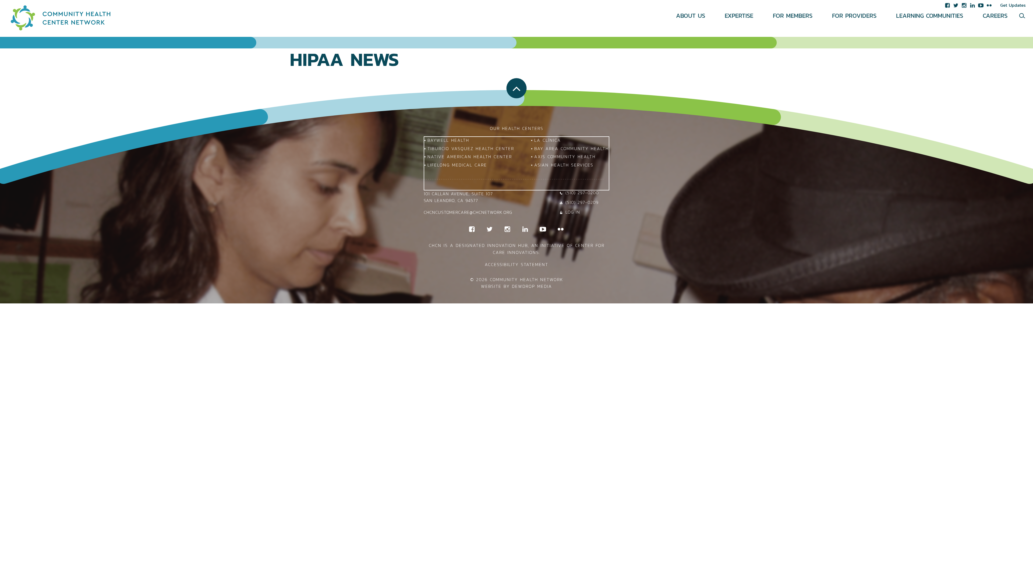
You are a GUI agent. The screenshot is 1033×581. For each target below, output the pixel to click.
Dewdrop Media (532, 286)
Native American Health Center (469, 156)
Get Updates (1013, 5)
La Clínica (547, 140)
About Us (690, 15)
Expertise (739, 15)
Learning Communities (929, 15)
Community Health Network (526, 279)
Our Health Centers (516, 128)
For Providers (854, 15)
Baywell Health (448, 140)
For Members (792, 15)
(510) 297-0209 (582, 202)
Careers (995, 15)
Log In (572, 212)
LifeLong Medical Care (457, 165)
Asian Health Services (563, 165)
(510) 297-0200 (582, 192)
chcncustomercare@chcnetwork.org (468, 212)
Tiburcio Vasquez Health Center (470, 148)
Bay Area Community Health (571, 148)
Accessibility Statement (516, 264)
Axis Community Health (565, 156)
